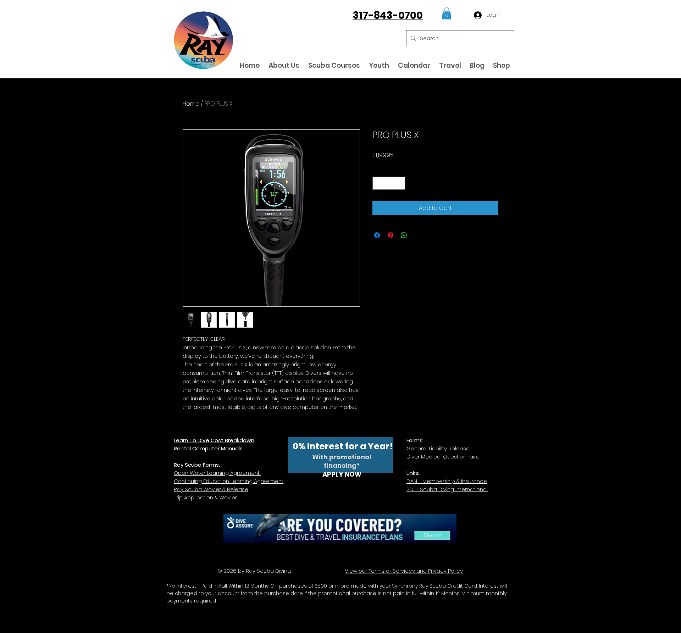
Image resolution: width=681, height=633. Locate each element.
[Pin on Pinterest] (390, 235)
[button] (447, 13)
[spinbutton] (388, 183)
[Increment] (399, 183)
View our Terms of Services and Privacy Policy (404, 570)
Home (191, 104)
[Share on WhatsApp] (404, 235)
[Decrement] (377, 183)
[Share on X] (417, 235)
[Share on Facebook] (377, 235)
